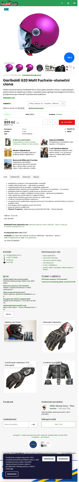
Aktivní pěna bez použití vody (14, 305)
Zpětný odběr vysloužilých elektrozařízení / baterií (58, 269)
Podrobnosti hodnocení (31, 75)
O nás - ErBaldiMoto (50, 265)
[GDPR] (33, 444)
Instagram (16, 435)
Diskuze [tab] (36, 177)
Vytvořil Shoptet (70, 453)
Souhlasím (63, 459)
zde (11, 469)
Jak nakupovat (48, 263)
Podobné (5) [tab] (14, 177)
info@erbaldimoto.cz (13, 255)
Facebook (9, 260)
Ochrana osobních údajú (52, 260)
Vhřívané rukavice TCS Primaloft (16, 286)
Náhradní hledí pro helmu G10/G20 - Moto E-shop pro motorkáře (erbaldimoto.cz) (35, 226)
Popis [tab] (5, 177)
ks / (58, 424)
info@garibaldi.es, (14, 238)
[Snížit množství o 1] (45, 122)
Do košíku (68, 122)
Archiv (8, 314)
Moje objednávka (49, 256)
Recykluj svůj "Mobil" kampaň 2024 (16, 299)
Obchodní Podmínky (50, 258)
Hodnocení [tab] (26, 177)
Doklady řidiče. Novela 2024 (57, 435)
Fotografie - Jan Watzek (40, 437)
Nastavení (12, 474)
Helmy (24, 129)
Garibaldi (59, 114)
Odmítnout (49, 459)
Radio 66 (44, 435)
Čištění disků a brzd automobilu (15, 279)
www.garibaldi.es (31, 238)
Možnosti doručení (36, 108)
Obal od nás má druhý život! (14, 292)
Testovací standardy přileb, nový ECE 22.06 (58, 282)
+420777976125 (12, 258)
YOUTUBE (9, 262)
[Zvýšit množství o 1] (55, 122)
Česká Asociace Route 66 (30, 435)
